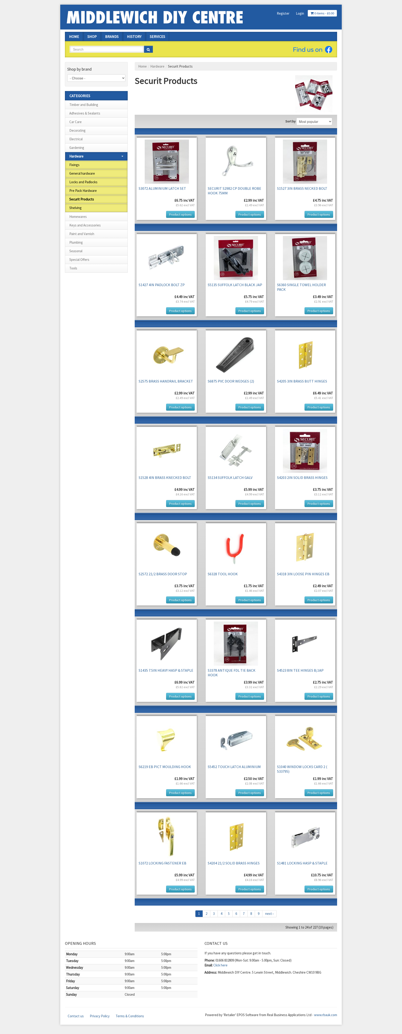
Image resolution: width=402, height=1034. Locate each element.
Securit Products (81, 199)
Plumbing (76, 242)
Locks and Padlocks (83, 182)
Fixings (74, 165)
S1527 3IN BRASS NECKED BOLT (302, 188)
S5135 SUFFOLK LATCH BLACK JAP (235, 284)
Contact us (76, 1016)
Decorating (77, 130)
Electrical (76, 139)
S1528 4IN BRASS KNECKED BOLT (165, 477)
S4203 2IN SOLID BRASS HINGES (302, 477)
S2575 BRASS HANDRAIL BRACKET (166, 381)
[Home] (154, 16)
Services (157, 36)
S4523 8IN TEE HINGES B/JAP (300, 670)
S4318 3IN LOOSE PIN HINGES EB (303, 574)
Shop (92, 36)
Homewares (78, 216)
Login (300, 13)
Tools (73, 268)
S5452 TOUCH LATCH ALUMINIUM (234, 766)
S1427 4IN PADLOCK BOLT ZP (162, 284)
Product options (180, 214)
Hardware (76, 156)
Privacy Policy (100, 1016)
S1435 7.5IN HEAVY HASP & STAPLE (166, 670)
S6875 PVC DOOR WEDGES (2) (231, 381)
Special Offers (79, 259)
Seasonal (75, 251)
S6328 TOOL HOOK (223, 574)
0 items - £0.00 (324, 13)
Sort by (290, 121)
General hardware (82, 173)
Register (283, 13)
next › (269, 913)
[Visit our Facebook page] (312, 49)
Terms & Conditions (130, 1016)
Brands (112, 36)
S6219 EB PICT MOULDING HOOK (165, 766)
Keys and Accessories (85, 225)
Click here (220, 965)
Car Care (75, 122)
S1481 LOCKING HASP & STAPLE (302, 863)
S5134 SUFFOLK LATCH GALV (230, 477)
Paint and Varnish (81, 234)
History (134, 36)
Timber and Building (83, 104)
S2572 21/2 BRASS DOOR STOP (163, 574)
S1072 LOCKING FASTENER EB (162, 863)
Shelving (75, 208)
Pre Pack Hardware (83, 190)
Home (74, 36)
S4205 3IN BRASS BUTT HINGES (302, 381)
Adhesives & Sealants (84, 113)
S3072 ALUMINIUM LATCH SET (162, 188)
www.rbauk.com (325, 1015)
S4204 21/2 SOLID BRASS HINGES (234, 863)
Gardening (76, 147)
